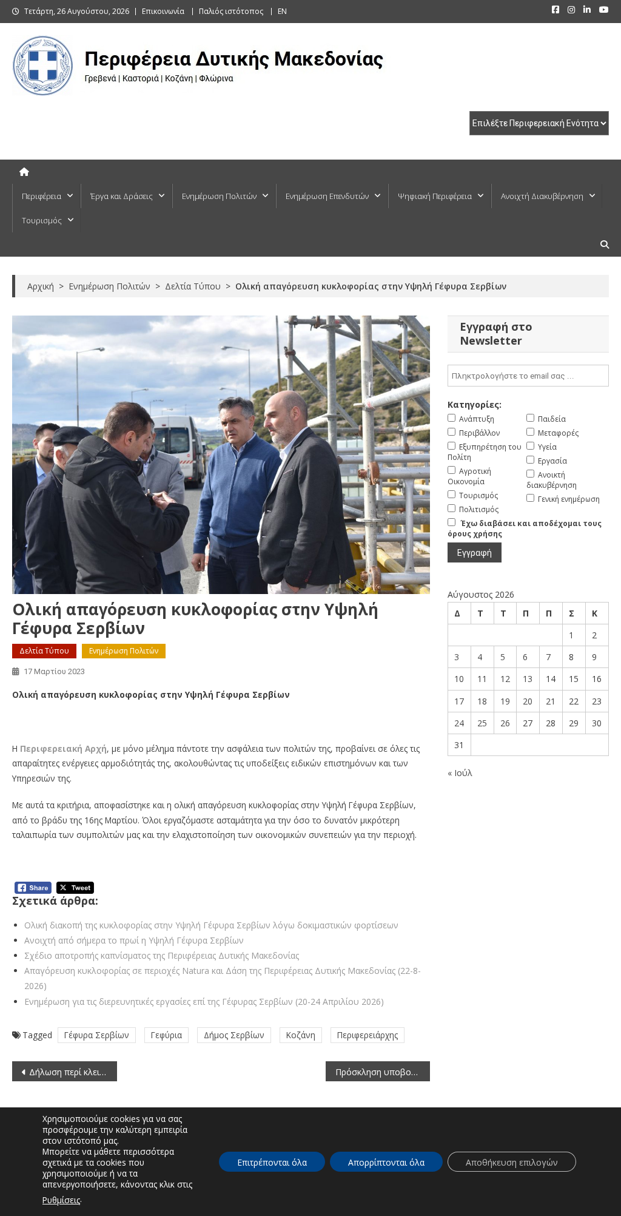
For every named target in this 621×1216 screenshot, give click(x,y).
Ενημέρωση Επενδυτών (327, 196)
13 (527, 678)
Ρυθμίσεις (61, 1200)
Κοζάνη (300, 1035)
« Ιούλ (460, 773)
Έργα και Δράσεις (121, 196)
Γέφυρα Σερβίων (96, 1035)
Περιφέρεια (41, 196)
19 (505, 701)
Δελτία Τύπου (44, 651)
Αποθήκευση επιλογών (512, 1162)
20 (527, 701)
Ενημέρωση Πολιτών (219, 196)
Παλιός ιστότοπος (231, 11)
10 (459, 678)
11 (482, 678)
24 (459, 723)
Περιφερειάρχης (367, 1035)
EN (282, 11)
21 (551, 701)
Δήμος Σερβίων (234, 1035)
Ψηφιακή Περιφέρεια (435, 196)
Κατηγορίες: (475, 404)
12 (505, 678)
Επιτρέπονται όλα (272, 1162)
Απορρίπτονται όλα (386, 1162)
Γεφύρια (166, 1035)
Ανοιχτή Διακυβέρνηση (542, 196)
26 (505, 723)
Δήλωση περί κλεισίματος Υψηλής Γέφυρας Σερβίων (72, 1072)
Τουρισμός (42, 220)
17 (459, 701)
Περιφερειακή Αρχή (63, 748)
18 (482, 701)
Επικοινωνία (163, 11)
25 (482, 723)
